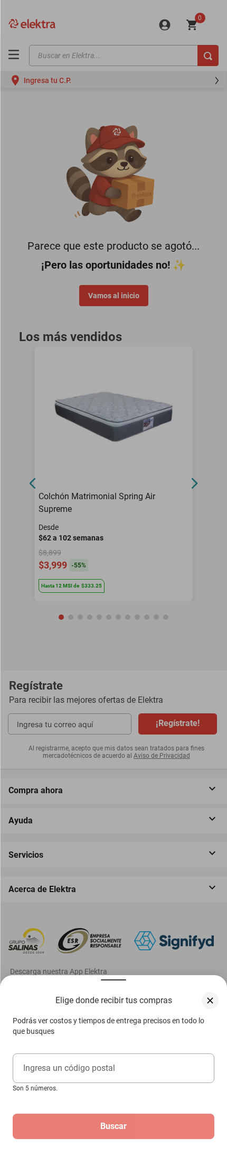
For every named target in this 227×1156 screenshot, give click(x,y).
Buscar (113, 1126)
